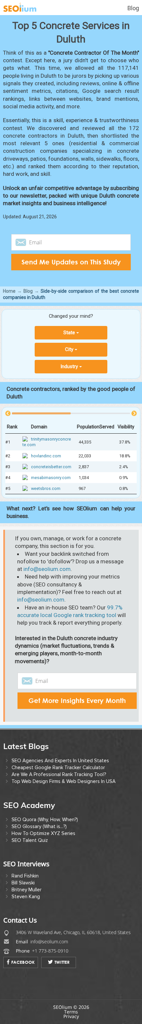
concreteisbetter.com (51, 466)
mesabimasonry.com (51, 477)
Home (9, 291)
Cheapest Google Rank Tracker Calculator (58, 767)
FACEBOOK (23, 962)
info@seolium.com (47, 569)
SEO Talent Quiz (30, 840)
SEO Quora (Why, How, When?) (45, 819)
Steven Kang (26, 897)
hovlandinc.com (46, 455)
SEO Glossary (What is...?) (39, 826)
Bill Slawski (23, 883)
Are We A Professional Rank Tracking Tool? (59, 774)
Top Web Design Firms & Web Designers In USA (64, 781)
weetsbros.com (45, 488)
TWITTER (62, 962)
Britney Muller (27, 890)
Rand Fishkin (25, 876)
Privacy (71, 1016)
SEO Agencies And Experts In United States (60, 761)
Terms (71, 1012)
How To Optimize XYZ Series (43, 833)
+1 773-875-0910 (50, 951)
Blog (133, 8)
